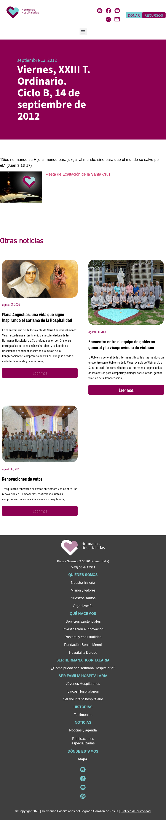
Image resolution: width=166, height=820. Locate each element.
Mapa (82, 759)
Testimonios (83, 715)
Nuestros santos (83, 598)
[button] (83, 31)
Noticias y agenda (83, 730)
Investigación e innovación (83, 629)
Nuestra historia (83, 582)
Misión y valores (83, 590)
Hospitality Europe (83, 652)
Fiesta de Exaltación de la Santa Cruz (77, 174)
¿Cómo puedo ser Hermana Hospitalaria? (83, 668)
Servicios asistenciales (83, 621)
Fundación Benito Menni (83, 645)
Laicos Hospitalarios (83, 691)
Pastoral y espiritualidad (83, 637)
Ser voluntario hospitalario (83, 699)
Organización (83, 606)
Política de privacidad (136, 811)
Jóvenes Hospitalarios (83, 683)
